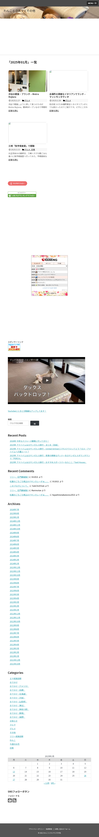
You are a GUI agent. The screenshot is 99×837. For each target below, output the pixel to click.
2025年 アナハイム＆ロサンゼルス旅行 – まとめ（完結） (34, 444)
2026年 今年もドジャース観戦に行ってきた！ (29, 441)
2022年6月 (14, 636)
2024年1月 (14, 563)
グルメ (13, 728)
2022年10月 (15, 621)
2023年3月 (14, 602)
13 (14, 771)
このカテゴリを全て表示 (49, 288)
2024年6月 (14, 544)
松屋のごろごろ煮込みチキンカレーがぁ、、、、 (29, 481)
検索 (10, 419)
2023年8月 (14, 582)
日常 (12, 747)
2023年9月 (14, 578)
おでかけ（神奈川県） (19, 709)
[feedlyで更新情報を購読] (10, 800)
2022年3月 (14, 648)
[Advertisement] (49, 37)
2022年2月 (14, 652)
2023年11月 (15, 571)
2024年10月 (15, 528)
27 (14, 779)
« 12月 (46, 783)
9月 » (53, 783)
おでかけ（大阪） (17, 697)
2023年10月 (15, 575)
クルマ (13, 724)
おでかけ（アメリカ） (19, 686)
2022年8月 (14, 629)
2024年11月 (15, 524)
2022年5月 (14, 640)
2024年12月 (15, 521)
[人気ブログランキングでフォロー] (22, 196)
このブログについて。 (19, 485)
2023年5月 (14, 594)
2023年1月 (14, 609)
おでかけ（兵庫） (17, 690)
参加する (64, 290)
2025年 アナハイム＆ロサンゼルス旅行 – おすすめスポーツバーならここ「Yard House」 (48, 462)
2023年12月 (15, 567)
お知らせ (14, 720)
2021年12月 (15, 660)
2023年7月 (14, 586)
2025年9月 (14, 513)
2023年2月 (14, 606)
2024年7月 (14, 540)
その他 (13, 732)
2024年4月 (14, 551)
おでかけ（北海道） (18, 693)
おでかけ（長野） (17, 717)
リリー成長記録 (16, 736)
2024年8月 (14, 536)
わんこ (13, 740)
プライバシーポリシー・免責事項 (40, 829)
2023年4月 (14, 598)
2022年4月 (14, 644)
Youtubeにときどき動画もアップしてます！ (27, 411)
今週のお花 (14, 744)
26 (85, 775)
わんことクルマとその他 (19, 10)
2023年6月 (14, 590)
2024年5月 (14, 548)
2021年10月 (15, 663)
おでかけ (14, 682)
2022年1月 (14, 656)
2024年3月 (14, 555)
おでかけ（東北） (17, 705)
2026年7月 (14, 509)
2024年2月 (14, 559)
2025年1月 (14, 517)
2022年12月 (15, 613)
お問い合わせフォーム (62, 829)
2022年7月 (14, 633)
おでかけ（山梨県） (18, 701)
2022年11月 (15, 617)
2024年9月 (14, 532)
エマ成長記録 (15, 678)
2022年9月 (14, 625)
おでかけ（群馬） (17, 713)
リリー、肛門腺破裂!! (19, 476)
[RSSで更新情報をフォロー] (14, 800)
